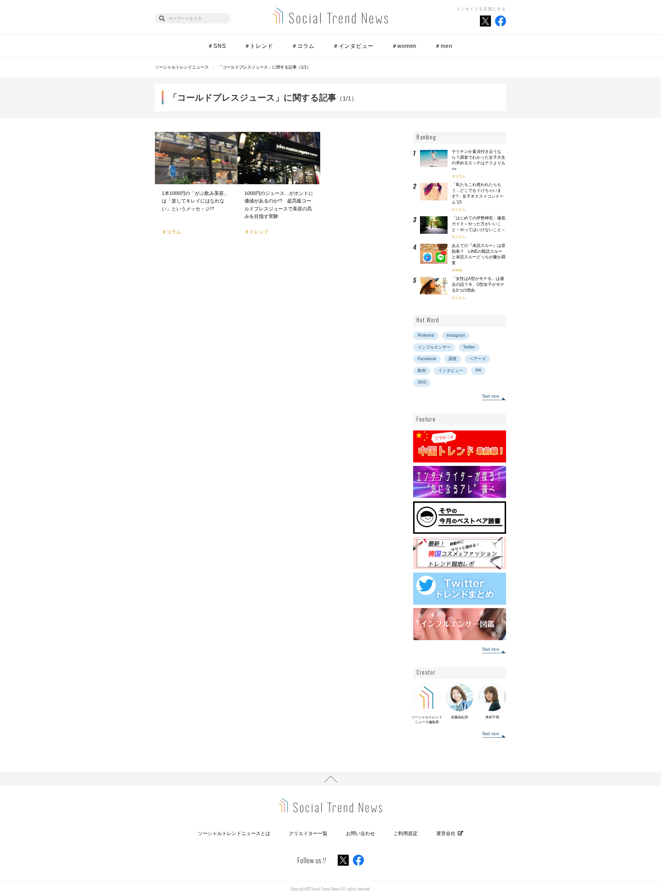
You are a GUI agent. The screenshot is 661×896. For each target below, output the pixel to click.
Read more (490, 396)
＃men (443, 46)
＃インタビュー (353, 46)
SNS (458, 270)
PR (478, 370)
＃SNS (217, 46)
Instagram (456, 335)
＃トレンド (258, 46)
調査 (453, 358)
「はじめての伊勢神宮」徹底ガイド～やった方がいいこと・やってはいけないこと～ (478, 224)
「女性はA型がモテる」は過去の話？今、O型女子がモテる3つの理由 (478, 284)
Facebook (427, 358)
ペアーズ (477, 358)
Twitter (469, 347)
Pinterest (426, 335)
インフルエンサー (434, 347)
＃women (404, 46)
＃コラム (303, 46)
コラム (460, 176)
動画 (422, 370)
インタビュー (450, 370)
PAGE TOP (330, 779)
